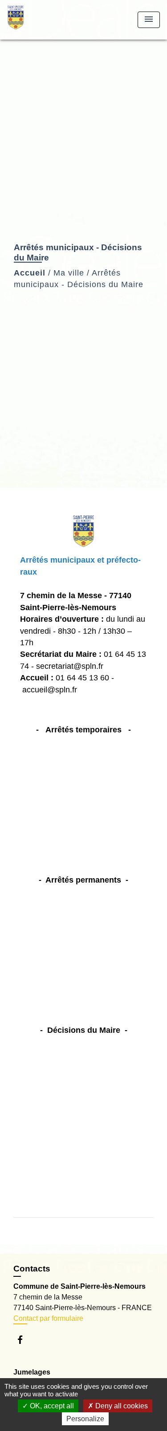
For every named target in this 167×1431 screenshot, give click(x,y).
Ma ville (68, 272)
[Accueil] (40, 19)
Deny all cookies (121, 1406)
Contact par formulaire (48, 1318)
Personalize (85, 1419)
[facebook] (24, 1340)
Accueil (29, 272)
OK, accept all (51, 1406)
